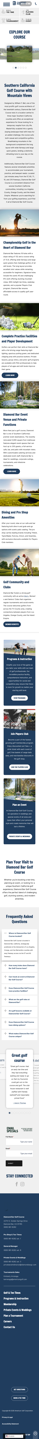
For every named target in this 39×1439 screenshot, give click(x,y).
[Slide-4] (21, 68)
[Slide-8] (27, 1113)
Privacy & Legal (7, 1417)
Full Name (9, 1137)
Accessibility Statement (10, 1424)
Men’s (26, 596)
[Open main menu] (5, 3)
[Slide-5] (23, 68)
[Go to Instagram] (22, 1184)
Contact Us (9, 1327)
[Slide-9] (29, 1113)
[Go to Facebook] (17, 1184)
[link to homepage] (19, 3)
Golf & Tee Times (12, 1292)
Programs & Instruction (16, 1298)
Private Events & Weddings (18, 1310)
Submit (10, 1163)
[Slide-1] (13, 68)
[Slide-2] (16, 68)
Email (8, 1148)
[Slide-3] (18, 68)
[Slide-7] (24, 1113)
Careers (8, 1321)
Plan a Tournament (13, 1315)
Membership (10, 1304)
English (11, 1436)
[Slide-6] (26, 68)
